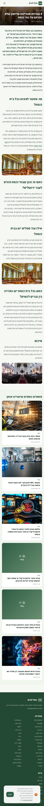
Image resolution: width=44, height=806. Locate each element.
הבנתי (10, 794)
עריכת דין (39, 756)
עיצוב (19, 750)
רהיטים (40, 759)
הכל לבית (18, 730)
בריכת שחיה (38, 727)
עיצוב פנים (39, 753)
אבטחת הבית (38, 720)
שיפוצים (39, 763)
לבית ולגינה (38, 740)
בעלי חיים (18, 723)
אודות (40, 777)
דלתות (19, 727)
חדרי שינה (39, 733)
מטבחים (39, 743)
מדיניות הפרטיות (27, 800)
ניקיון (19, 746)
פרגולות (18, 756)
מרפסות (39, 746)
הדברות (39, 730)
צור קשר (39, 780)
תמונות (19, 766)
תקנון (40, 784)
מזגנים (19, 740)
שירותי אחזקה (17, 763)
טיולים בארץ (38, 736)
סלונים (40, 750)
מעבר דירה (17, 743)
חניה (19, 733)
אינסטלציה (17, 720)
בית (41, 10)
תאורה (40, 766)
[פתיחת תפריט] (4, 3)
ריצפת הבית (17, 759)
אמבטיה (39, 723)
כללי (37, 10)
